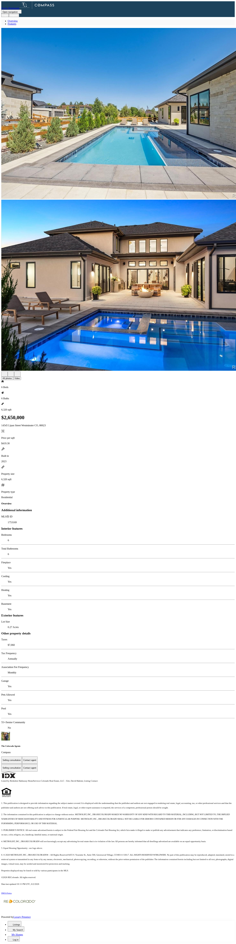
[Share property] (17, 374)
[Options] (4, 374)
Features (12, 23)
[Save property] (11, 374)
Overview (13, 21)
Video (17, 378)
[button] (118, 114)
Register (14, 15)
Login (5, 15)
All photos (7, 378)
